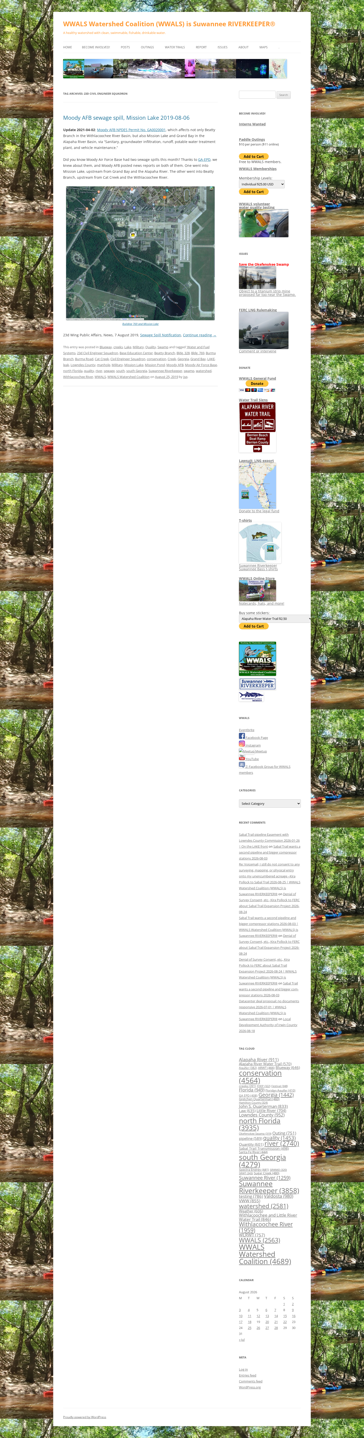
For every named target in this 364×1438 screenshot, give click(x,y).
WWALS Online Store (257, 578)
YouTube (252, 759)
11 (249, 1316)
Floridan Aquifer (280, 1090)
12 (258, 1316)
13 (267, 1316)
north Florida (72, 371)
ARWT (266, 1067)
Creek (172, 359)
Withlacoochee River (78, 376)
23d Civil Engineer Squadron (97, 353)
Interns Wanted (252, 124)
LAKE (211, 359)
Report (201, 47)
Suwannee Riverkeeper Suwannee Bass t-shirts (258, 567)
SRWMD (278, 1170)
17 (240, 1322)
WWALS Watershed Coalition (128, 376)
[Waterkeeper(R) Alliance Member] (251, 700)
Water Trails (175, 47)
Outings (147, 47)
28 (276, 1327)
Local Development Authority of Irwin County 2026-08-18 (268, 1025)
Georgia (183, 359)
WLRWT (252, 1235)
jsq (185, 376)
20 (267, 1322)
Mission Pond (155, 365)
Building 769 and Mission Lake (140, 324)
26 (258, 1327)
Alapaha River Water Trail (265, 1063)
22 (285, 1322)
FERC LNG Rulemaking (258, 310)
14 (276, 1316)
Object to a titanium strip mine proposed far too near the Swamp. (267, 293)
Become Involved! (96, 47)
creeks (118, 347)
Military (138, 347)
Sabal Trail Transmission (264, 1148)
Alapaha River (259, 1060)
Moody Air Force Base (201, 365)
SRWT (246, 1173)
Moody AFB (174, 365)
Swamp (162, 347)
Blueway (106, 347)
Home (67, 47)
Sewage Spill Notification (160, 335)
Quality (150, 347)
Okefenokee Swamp (255, 1133)
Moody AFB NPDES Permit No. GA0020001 (131, 129)
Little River (271, 1110)
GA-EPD (204, 159)
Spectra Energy (254, 1169)
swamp (189, 371)
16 (293, 1316)
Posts (125, 47)
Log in (243, 1369)
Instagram (253, 745)
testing (251, 1196)
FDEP (263, 1086)
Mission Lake (133, 365)
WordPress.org (250, 1387)
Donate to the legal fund (259, 511)
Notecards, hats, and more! (261, 603)
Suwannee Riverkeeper (165, 371)
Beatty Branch (164, 353)
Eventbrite (246, 730)
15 (285, 1316)
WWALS (100, 376)
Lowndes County (83, 365)
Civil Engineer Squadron (127, 359)
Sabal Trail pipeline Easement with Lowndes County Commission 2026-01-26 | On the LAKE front (269, 840)
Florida (251, 1090)
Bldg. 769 (197, 353)
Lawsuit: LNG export (256, 460)
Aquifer (248, 1068)
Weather (251, 1210)
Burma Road (84, 359)
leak (66, 365)
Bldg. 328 (183, 353)
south (120, 371)
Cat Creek (102, 359)
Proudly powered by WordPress (84, 1417)
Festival (279, 1086)
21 (276, 1322)
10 (240, 1316)
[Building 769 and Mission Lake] (140, 319)
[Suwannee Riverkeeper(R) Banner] (257, 689)
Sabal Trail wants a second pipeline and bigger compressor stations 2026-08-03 (269, 852)
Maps (264, 47)
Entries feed (247, 1375)
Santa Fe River (253, 1152)
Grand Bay (198, 359)
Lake (127, 347)
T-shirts (245, 520)
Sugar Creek (266, 1173)
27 (267, 1327)
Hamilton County (253, 1102)
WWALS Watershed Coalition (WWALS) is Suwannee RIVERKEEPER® (169, 23)
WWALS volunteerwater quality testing (257, 205)
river (99, 371)
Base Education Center (136, 353)
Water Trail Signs (253, 400)
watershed (203, 371)
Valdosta (278, 1196)
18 (249, 1322)
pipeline (250, 1138)
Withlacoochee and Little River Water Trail (268, 1217)
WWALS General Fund (257, 378)
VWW (249, 1201)
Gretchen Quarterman (259, 1099)
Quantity (251, 1144)
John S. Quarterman (263, 1106)
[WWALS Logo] (257, 674)
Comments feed (250, 1381)
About (243, 47)
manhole (103, 365)
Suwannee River (264, 1177)
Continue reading (199, 335)
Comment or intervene (257, 351)
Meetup (261, 751)
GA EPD (248, 1095)
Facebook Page (256, 737)
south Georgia (136, 371)
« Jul (242, 1339)
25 (249, 1327)
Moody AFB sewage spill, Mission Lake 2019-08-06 (126, 117)
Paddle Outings (252, 139)
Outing (284, 1133)
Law (247, 1110)
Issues (223, 47)
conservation (156, 359)
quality (89, 371)
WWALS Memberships (258, 168)
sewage (109, 371)
